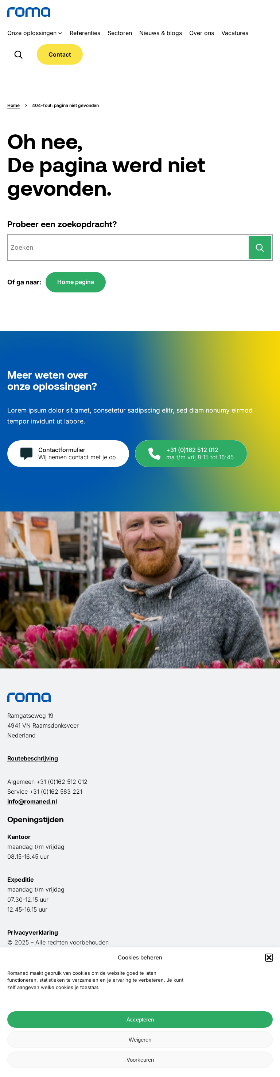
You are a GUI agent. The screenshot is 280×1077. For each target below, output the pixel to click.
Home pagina (75, 281)
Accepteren (140, 1019)
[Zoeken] (260, 247)
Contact (59, 54)
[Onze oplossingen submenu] (60, 32)
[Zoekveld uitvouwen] (18, 54)
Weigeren (140, 1039)
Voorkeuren (140, 1060)
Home (13, 105)
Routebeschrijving (32, 758)
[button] (269, 957)
